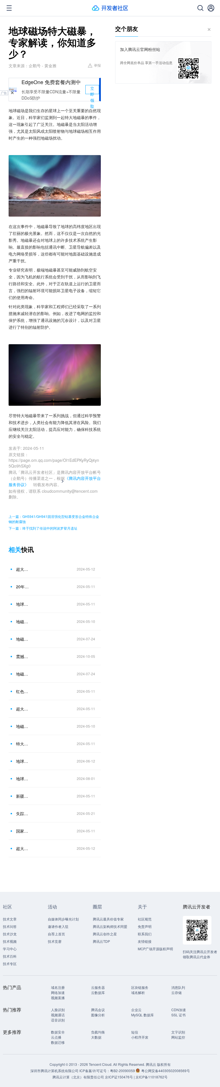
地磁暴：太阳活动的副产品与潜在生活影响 (22, 726)
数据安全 (58, 1031)
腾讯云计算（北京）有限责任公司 (78, 1076)
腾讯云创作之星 (105, 933)
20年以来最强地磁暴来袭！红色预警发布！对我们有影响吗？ (22, 586)
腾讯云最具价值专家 (108, 918)
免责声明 (145, 926)
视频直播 (58, 997)
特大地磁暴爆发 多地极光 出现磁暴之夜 (22, 744)
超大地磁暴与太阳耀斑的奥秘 (22, 569)
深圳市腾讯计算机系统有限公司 (54, 1070)
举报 (97, 65)
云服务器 (98, 987)
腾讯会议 (98, 1009)
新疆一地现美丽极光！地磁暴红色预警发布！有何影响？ (22, 796)
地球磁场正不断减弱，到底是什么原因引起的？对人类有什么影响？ (22, 778)
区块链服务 (139, 987)
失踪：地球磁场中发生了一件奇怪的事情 (22, 813)
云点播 (56, 1037)
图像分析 (98, 1014)
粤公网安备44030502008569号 (165, 1070)
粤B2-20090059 (123, 1070)
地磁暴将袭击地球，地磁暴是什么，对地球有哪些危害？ (22, 621)
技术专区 (10, 963)
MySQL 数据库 (142, 1014)
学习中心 (10, 948)
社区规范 (145, 918)
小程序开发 (139, 1037)
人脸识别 (58, 1009)
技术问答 (10, 926)
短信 (134, 1031)
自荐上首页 (56, 933)
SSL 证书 (178, 1014)
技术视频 (10, 941)
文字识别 (178, 1031)
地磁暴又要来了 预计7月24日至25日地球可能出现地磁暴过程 (22, 674)
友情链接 (145, 941)
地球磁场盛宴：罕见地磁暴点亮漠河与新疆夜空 (22, 604)
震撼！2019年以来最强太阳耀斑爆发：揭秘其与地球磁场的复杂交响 (22, 656)
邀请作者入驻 (58, 926)
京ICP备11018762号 (151, 1076)
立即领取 (92, 89)
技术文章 (10, 918)
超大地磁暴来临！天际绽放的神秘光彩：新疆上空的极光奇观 (22, 709)
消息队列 (178, 987)
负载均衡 (98, 1031)
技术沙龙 (10, 933)
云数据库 (98, 992)
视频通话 (58, 1014)
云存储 (176, 992)
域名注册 (58, 987)
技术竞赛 (55, 941)
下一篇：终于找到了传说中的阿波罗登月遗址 (43, 528)
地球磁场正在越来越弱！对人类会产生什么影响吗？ (22, 761)
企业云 (136, 1009)
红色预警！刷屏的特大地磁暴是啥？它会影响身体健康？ (22, 691)
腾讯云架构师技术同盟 (110, 926)
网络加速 (58, 992)
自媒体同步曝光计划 (63, 918)
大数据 (96, 1037)
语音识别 (58, 1019)
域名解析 (138, 992)
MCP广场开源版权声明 (155, 948)
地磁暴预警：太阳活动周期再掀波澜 (22, 639)
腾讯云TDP (101, 941)
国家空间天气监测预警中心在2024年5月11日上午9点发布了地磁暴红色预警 (22, 831)
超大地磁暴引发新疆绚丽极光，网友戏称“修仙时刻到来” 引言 (22, 848)
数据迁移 (58, 1042)
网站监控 (178, 1037)
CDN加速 (178, 1009)
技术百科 (10, 956)
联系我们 (145, 933)
